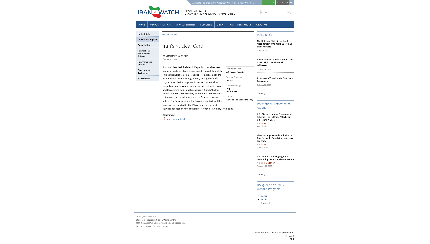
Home (141, 24)
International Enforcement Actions (144, 53)
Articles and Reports (147, 39)
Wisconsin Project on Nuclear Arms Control (156, 219)
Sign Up (282, 2)
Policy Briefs (144, 34)
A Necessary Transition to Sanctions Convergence (275, 80)
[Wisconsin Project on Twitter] (291, 2)
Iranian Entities (186, 24)
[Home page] (157, 17)
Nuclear (264, 196)
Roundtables (144, 45)
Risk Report (289, 235)
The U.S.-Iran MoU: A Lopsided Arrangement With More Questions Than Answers (274, 44)
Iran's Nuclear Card (175, 119)
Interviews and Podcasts (145, 63)
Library (221, 24)
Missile (264, 199)
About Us (261, 24)
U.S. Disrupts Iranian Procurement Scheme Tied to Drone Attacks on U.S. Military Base (274, 117)
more (260, 93)
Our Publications (240, 24)
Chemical (265, 203)
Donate (269, 2)
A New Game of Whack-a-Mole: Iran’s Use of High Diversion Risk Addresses (275, 62)
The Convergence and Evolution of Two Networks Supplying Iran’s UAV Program (275, 138)
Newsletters (144, 78)
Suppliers (206, 24)
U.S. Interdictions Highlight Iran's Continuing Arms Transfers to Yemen (275, 158)
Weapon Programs (161, 24)
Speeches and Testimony (144, 71)
